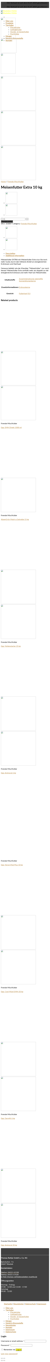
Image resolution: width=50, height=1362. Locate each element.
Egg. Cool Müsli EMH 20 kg (12, 1128)
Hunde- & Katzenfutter (19, 32)
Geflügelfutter (16, 30)
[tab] (27, 253)
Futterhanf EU (24, 294)
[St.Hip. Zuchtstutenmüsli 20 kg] (11, 215)
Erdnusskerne (24, 287)
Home (3, 182)
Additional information (15, 256)
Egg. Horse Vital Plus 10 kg (12, 1001)
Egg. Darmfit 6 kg (8, 1255)
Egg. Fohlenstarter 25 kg (11, 646)
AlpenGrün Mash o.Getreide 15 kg (15, 519)
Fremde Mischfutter (16, 182)
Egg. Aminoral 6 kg (8, 773)
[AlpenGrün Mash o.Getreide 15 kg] (18, 511)
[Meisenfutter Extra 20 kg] (11, 203)
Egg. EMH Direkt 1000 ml (11, 427)
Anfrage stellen (7, 221)
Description (10, 253)
